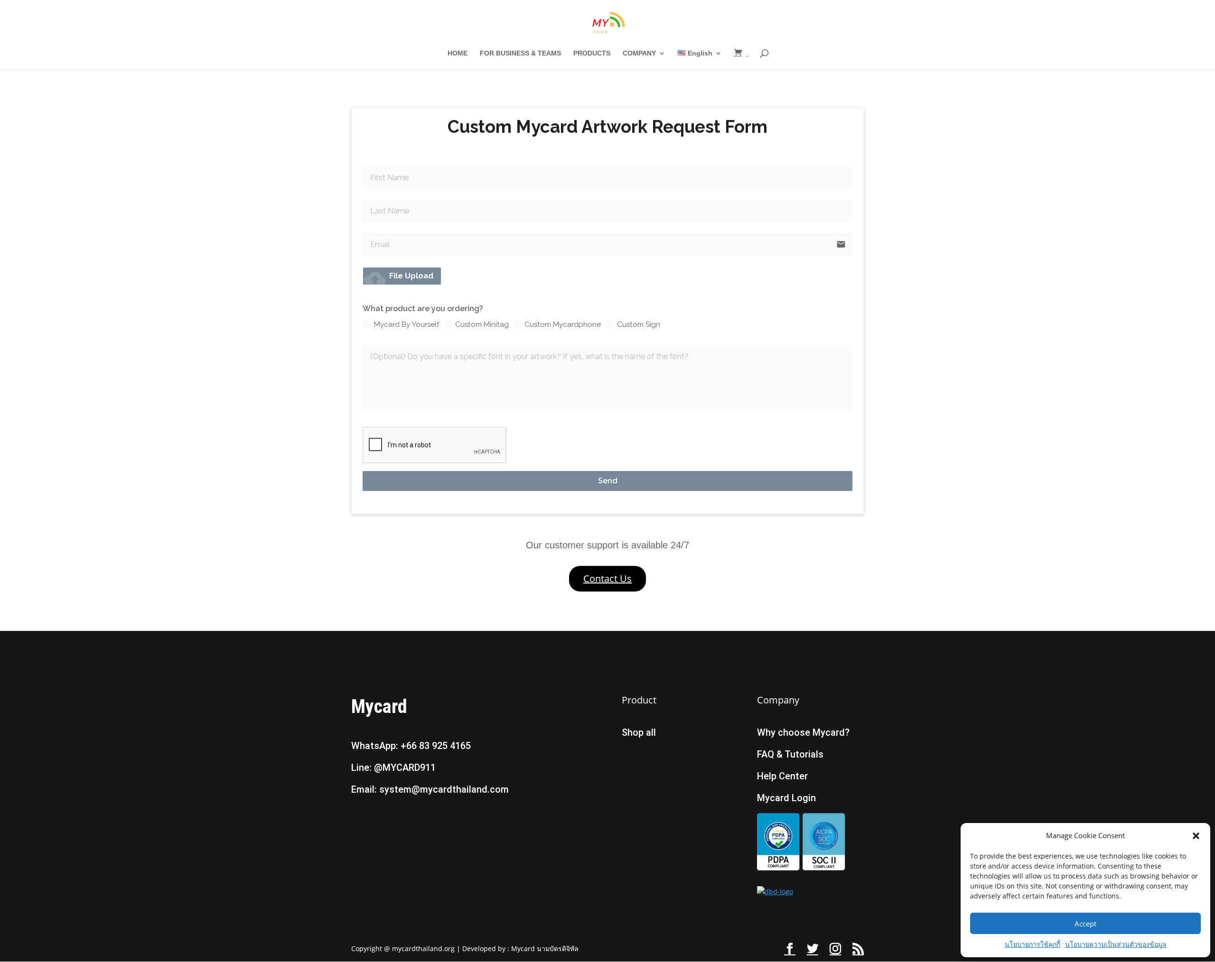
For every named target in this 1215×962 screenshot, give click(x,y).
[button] (1196, 836)
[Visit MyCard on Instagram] (835, 949)
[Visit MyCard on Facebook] (789, 949)
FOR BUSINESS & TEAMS (520, 53)
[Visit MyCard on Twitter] (812, 949)
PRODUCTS (591, 53)
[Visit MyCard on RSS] (858, 949)
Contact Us (607, 578)
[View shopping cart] (741, 53)
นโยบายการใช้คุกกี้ (1032, 944)
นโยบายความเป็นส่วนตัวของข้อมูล (1116, 944)
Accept (1085, 923)
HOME (457, 53)
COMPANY (639, 53)
